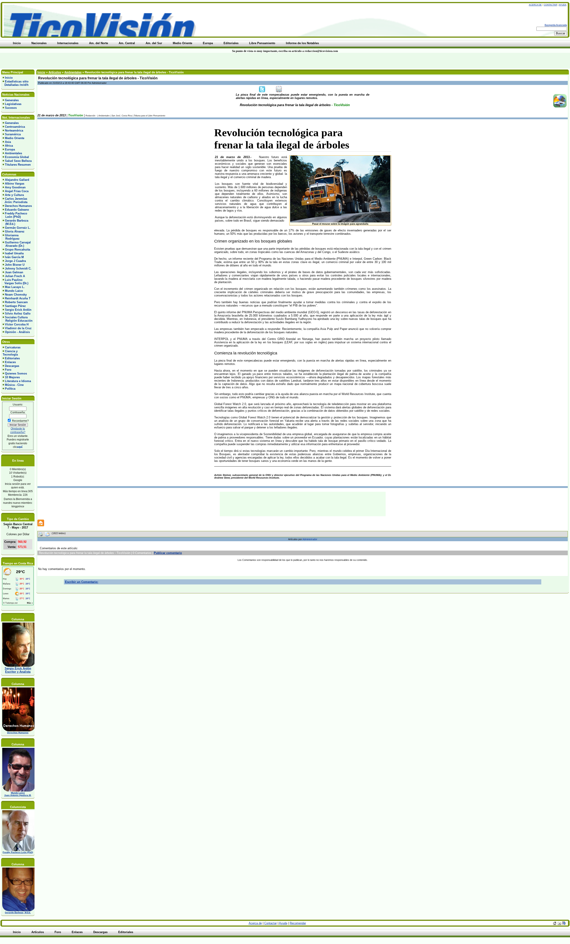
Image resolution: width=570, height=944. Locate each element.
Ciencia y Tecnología (10, 353)
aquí (19, 446)
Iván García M (14, 257)
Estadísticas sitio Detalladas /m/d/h (15, 83)
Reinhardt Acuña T (18, 298)
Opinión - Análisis (17, 332)
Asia (8, 142)
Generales (12, 100)
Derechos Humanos (18, 206)
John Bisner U (14, 264)
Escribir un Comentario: (81, 582)
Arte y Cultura (14, 195)
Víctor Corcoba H (16, 324)
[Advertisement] (137, 60)
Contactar (550, 5)
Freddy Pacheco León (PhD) (15, 215)
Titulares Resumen (18, 164)
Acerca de (535, 5)
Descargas (12, 366)
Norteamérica (14, 130)
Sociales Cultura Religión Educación (18, 319)
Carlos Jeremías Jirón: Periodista (15, 200)
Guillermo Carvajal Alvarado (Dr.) (17, 244)
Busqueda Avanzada (556, 25)
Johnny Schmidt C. (18, 268)
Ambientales (13, 153)
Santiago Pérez (15, 306)
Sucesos (11, 107)
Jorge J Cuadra (15, 261)
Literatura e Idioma (18, 381)
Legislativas (13, 104)
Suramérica (13, 134)
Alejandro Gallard (17, 179)
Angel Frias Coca (16, 191)
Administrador (309, 539)
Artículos (55, 72)
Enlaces (10, 362)
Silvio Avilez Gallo (18, 313)
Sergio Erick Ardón (18, 309)
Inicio (9, 77)
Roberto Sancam (16, 302)
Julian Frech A (15, 276)
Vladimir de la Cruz (18, 328)
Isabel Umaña (14, 253)
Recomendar (298, 923)
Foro (8, 369)
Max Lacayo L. (15, 287)
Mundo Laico (14, 290)
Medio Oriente (14, 138)
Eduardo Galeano (17, 209)
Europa (10, 149)
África (9, 145)
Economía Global (17, 157)
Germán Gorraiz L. (18, 227)
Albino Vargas (14, 183)
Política (10, 388)
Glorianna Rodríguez (11, 237)
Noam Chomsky (16, 294)
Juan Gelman (14, 272)
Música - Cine (14, 385)
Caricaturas (12, 347)
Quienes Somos (16, 373)
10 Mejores (12, 377)
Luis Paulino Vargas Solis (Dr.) (15, 281)
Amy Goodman (15, 187)
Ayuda (562, 5)
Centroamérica (15, 126)
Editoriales (12, 358)
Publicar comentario (168, 553)
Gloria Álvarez (14, 231)
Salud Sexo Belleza (18, 160)
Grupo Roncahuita (17, 249)
